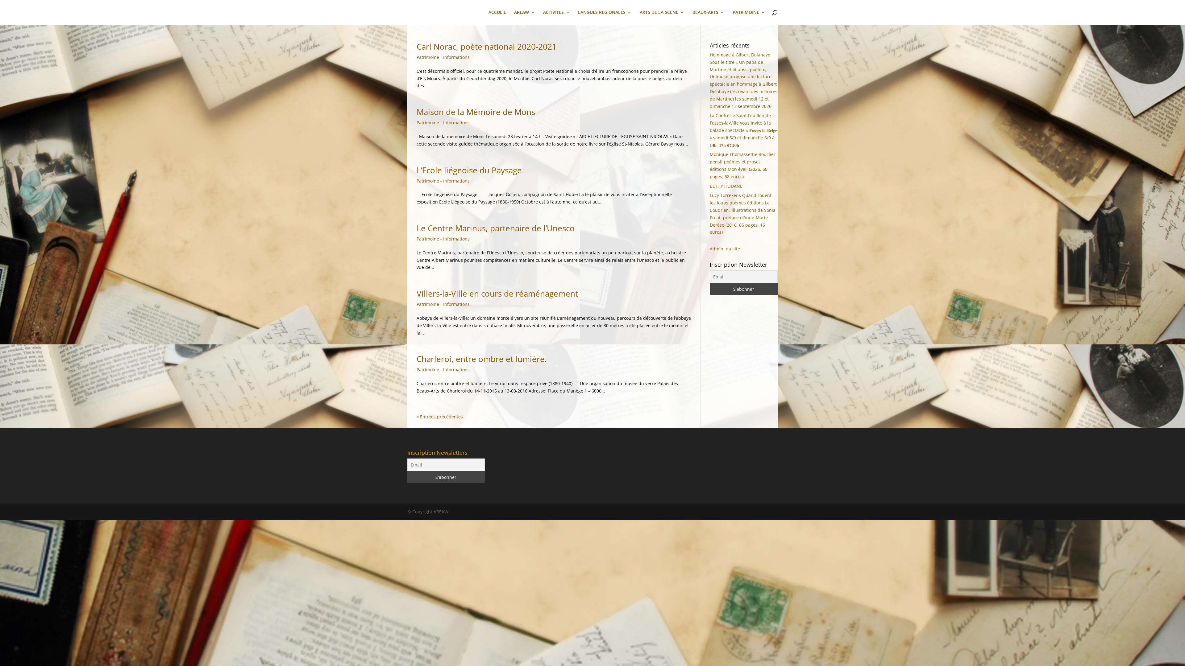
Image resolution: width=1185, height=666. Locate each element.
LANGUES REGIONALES (602, 12)
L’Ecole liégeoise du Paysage (469, 170)
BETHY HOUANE (726, 186)
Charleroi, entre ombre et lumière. (482, 358)
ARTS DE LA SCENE (659, 12)
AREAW (521, 12)
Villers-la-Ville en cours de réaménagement (497, 293)
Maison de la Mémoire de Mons (476, 111)
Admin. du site (725, 249)
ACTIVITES (553, 12)
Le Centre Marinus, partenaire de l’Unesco (496, 228)
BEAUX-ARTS (705, 12)
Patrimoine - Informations (443, 57)
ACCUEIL (497, 12)
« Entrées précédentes (440, 417)
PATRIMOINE (746, 12)
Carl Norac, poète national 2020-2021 (487, 46)
